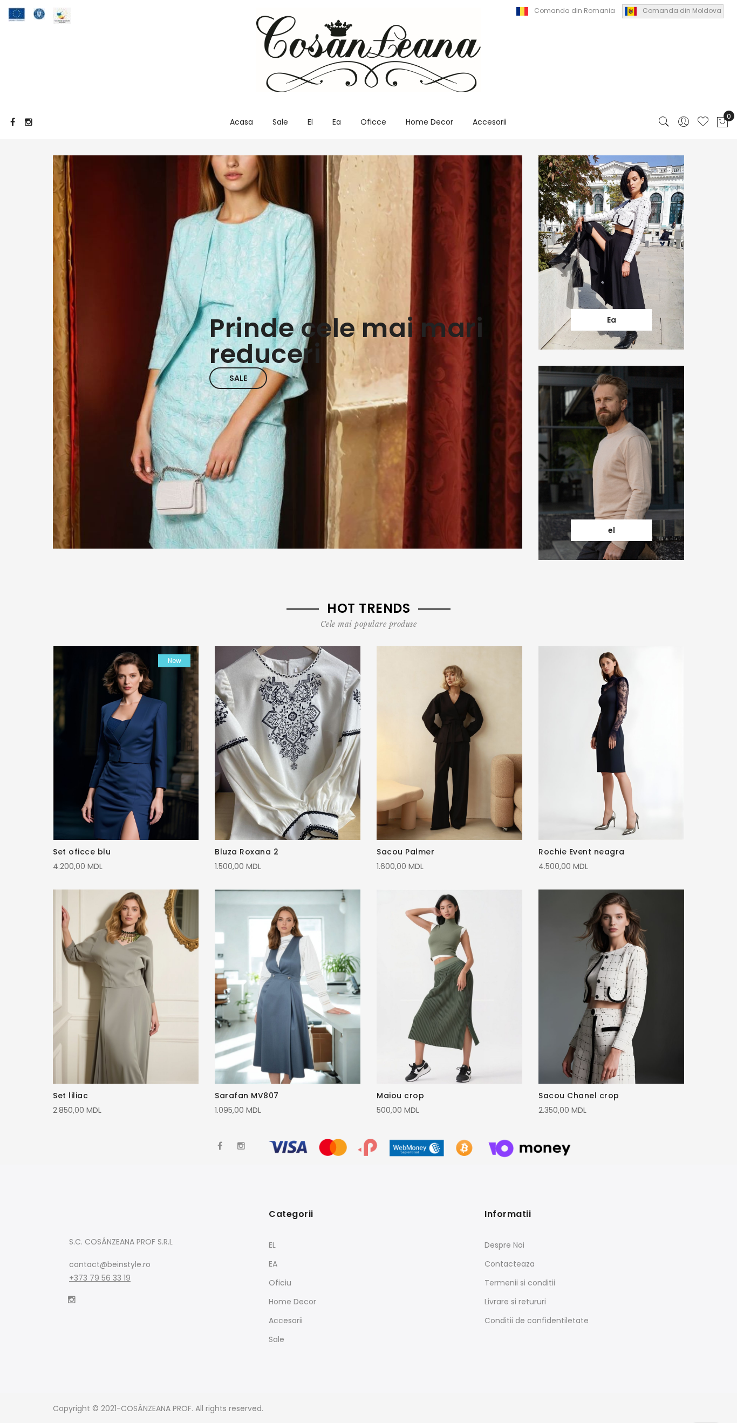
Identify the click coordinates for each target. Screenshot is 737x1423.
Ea (611, 319)
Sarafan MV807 (247, 1095)
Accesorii (286, 1320)
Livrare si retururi (515, 1301)
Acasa (241, 122)
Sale (276, 1339)
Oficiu (280, 1282)
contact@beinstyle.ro (110, 1264)
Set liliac (70, 1095)
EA (273, 1263)
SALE (238, 378)
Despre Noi (504, 1245)
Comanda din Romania (574, 10)
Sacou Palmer (405, 851)
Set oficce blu (82, 851)
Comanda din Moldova (682, 10)
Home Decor (292, 1301)
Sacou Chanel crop (578, 1095)
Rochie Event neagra (581, 851)
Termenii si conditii (519, 1282)
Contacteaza (509, 1263)
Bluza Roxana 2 (246, 851)
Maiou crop (400, 1095)
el (611, 530)
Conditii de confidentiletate (536, 1320)
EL (272, 1245)
